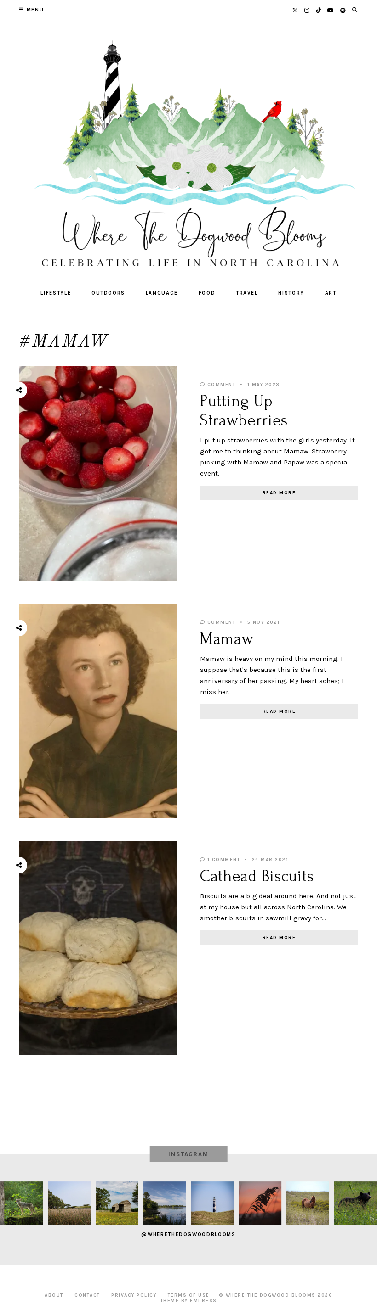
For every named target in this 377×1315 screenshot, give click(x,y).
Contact (87, 1295)
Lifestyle (55, 293)
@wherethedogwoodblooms (188, 1234)
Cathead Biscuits (257, 876)
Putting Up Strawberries (244, 410)
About (54, 1295)
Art (331, 293)
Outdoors (108, 293)
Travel (247, 293)
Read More (279, 493)
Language (162, 293)
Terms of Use (189, 1295)
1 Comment (222, 859)
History (291, 293)
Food (207, 293)
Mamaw (227, 639)
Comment (220, 384)
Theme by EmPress (188, 1301)
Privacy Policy (133, 1295)
